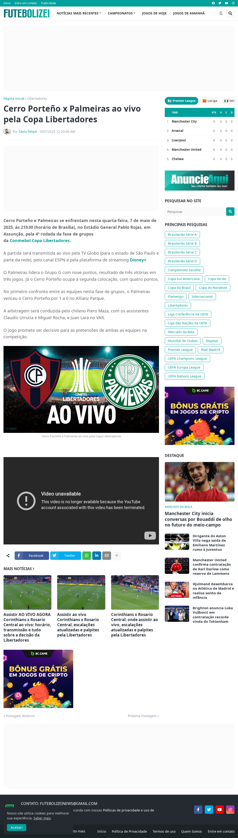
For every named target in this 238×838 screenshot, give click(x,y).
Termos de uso (164, 831)
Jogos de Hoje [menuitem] (154, 13)
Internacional (202, 296)
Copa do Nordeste (213, 287)
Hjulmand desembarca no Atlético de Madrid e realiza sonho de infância (213, 591)
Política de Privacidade (129, 831)
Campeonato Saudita (184, 270)
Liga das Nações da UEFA (187, 323)
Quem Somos (191, 831)
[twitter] (219, 3)
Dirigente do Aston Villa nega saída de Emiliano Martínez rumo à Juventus (209, 543)
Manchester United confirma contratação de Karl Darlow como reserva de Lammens (212, 567)
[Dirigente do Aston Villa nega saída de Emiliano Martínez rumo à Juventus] (177, 542)
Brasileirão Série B (182, 243)
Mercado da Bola (181, 332)
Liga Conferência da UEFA (188, 314)
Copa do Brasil (179, 287)
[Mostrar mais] (116, 555)
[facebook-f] (198, 809)
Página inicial (13, 98)
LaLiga (209, 101)
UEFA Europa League (184, 367)
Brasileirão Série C (182, 252)
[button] (221, 13)
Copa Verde (217, 279)
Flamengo (175, 296)
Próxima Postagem (142, 716)
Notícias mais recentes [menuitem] (78, 13)
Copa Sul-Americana (184, 279)
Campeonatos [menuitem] (120, 13)
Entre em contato (26, 3)
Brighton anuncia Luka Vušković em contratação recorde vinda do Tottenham (213, 615)
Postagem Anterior (20, 716)
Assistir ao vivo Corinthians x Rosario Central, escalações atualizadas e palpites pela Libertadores (78, 625)
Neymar (212, 341)
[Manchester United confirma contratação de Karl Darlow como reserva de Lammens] (177, 566)
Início (6, 3)
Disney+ (138, 260)
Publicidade (48, 3)
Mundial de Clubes (183, 341)
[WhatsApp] (86, 555)
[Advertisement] (119, 58)
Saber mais (42, 818)
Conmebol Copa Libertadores (40, 240)
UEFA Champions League (187, 358)
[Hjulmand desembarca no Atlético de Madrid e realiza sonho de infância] (177, 590)
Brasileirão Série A (182, 234)
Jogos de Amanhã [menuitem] (189, 13)
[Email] (106, 555)
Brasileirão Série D (182, 261)
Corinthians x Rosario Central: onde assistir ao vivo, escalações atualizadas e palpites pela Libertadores (134, 625)
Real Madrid (210, 349)
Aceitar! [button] (17, 827)
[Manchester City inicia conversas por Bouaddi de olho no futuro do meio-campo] (200, 482)
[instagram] (233, 3)
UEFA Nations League (184, 376)
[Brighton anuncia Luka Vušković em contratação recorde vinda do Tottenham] (177, 614)
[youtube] (226, 3)
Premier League (181, 101)
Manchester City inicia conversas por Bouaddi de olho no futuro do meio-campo (198, 519)
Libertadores (37, 98)
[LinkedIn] (96, 555)
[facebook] (213, 3)
